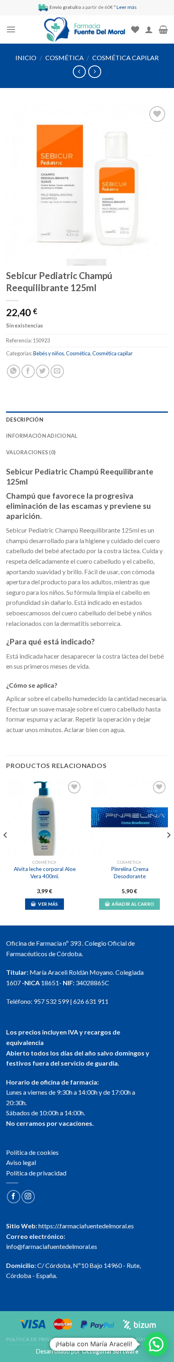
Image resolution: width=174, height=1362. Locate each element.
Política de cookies (32, 1152)
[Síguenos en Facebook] (13, 1196)
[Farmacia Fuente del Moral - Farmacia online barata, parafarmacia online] (84, 29)
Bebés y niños (48, 353)
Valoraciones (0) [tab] (30, 452)
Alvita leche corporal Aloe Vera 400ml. (45, 872)
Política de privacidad (36, 1173)
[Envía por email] (57, 371)
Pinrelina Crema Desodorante (130, 872)
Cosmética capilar (125, 57)
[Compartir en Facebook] (28, 371)
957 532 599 (51, 1001)
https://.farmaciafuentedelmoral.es (86, 1226)
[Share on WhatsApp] (13, 371)
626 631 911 (90, 1001)
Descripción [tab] (24, 419)
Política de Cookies (103, 1339)
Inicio (25, 57)
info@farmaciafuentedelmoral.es (51, 1246)
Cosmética (64, 57)
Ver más (48, 904)
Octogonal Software (110, 1351)
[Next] (168, 851)
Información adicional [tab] (41, 435)
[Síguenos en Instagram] (28, 1196)
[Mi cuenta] (149, 29)
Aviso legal (21, 1162)
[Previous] (6, 851)
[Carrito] (163, 29)
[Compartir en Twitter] (42, 371)
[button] (156, 1344)
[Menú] (11, 29)
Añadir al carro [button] (133, 904)
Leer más (127, 7)
